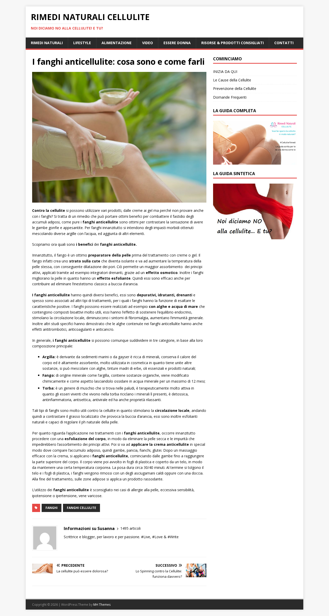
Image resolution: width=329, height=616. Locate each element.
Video (147, 42)
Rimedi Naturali (47, 42)
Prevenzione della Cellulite (234, 88)
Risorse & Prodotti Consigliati (232, 42)
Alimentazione (117, 42)
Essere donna (177, 42)
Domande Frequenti (229, 97)
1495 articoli (130, 528)
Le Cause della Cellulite (232, 80)
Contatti (284, 42)
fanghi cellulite (81, 508)
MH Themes (102, 604)
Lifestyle (82, 42)
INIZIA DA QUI (225, 71)
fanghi (51, 508)
